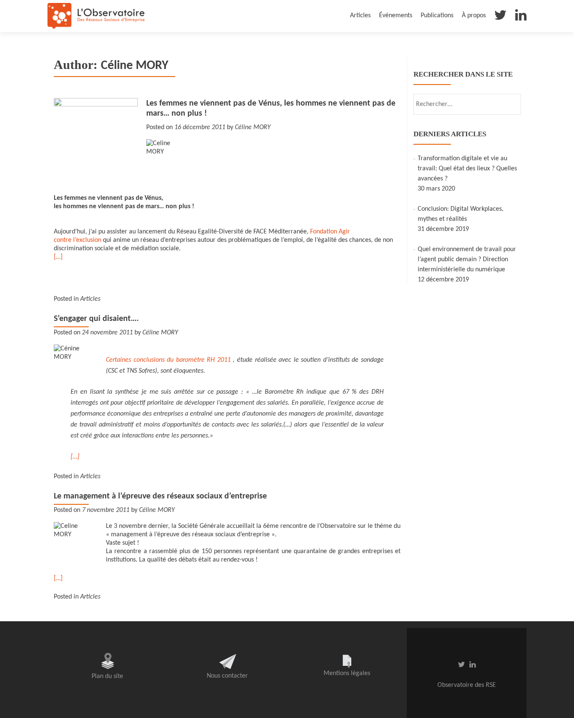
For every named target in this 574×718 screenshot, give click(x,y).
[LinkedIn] (521, 17)
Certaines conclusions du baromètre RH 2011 (168, 360)
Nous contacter (227, 676)
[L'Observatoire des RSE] (96, 16)
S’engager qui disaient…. (96, 319)
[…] (58, 257)
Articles (360, 15)
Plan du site (107, 676)
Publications (437, 15)
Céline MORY (253, 127)
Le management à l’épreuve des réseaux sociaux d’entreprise (160, 496)
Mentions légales (347, 673)
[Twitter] (500, 17)
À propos (474, 15)
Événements (395, 15)
